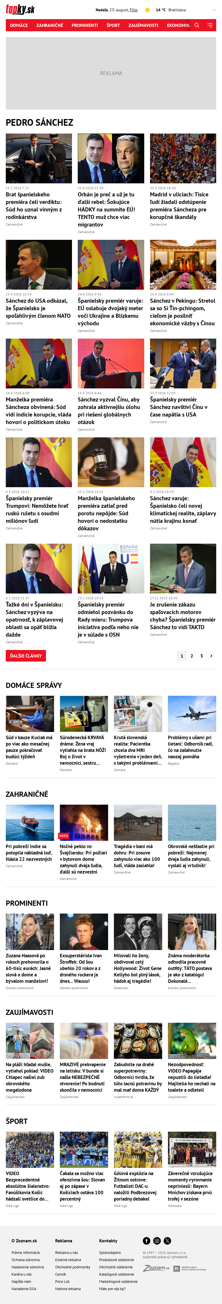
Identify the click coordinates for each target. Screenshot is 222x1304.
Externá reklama (68, 1259)
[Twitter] (167, 1241)
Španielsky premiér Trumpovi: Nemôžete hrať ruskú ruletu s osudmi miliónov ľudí (37, 509)
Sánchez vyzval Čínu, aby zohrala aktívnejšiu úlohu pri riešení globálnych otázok (109, 411)
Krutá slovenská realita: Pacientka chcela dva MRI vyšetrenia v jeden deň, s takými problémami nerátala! (138, 750)
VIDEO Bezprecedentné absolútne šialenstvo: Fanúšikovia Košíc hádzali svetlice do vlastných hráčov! (28, 1186)
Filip (134, 9)
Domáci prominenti (20, 988)
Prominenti (85, 25)
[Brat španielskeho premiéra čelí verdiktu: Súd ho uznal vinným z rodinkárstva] (39, 158)
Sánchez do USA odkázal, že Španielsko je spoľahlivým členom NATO (38, 308)
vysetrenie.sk (123, 1097)
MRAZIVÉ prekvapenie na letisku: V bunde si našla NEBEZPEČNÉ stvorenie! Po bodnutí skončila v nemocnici (83, 1077)
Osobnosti (121, 988)
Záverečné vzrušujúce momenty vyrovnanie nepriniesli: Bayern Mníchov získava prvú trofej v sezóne (190, 1186)
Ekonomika (180, 25)
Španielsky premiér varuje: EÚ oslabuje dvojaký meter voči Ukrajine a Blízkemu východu (110, 312)
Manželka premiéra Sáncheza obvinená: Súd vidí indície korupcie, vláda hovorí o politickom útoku (38, 411)
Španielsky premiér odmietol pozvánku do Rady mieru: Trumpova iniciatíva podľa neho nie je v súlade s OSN (108, 619)
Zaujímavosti (143, 25)
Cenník (60, 1274)
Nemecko (175, 1205)
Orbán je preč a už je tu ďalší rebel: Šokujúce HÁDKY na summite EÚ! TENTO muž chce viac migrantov (106, 209)
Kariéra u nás (22, 1274)
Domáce (19, 25)
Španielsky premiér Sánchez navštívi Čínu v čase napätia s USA (178, 407)
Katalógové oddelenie (116, 1274)
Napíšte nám (21, 1281)
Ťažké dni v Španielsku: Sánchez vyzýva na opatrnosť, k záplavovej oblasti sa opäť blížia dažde (34, 619)
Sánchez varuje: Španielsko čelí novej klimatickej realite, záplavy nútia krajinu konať (183, 509)
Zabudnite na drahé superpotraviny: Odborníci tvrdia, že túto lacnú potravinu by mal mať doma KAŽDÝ (138, 1077)
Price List (62, 1281)
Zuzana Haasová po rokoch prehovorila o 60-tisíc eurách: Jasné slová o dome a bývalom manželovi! (28, 968)
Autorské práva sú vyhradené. (165, 1256)
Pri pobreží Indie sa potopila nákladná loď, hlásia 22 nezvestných (29, 852)
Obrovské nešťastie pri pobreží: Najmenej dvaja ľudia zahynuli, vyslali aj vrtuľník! (191, 856)
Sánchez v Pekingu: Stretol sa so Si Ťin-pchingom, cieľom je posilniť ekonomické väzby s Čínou (182, 312)
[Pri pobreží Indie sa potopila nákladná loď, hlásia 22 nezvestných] (30, 823)
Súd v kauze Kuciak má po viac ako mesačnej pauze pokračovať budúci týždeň (29, 747)
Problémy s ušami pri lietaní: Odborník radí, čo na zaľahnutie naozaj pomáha (190, 747)
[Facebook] (146, 1241)
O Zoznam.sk (24, 1240)
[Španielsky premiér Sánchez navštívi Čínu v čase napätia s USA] (183, 363)
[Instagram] (157, 1241)
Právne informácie (26, 1252)
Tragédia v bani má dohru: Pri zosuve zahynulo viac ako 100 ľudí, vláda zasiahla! (137, 856)
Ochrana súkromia (26, 1259)
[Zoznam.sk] (158, 1270)
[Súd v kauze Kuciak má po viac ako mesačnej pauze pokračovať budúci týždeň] (30, 714)
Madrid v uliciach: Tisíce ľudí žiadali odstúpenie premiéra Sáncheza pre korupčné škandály (179, 206)
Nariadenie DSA (24, 1288)
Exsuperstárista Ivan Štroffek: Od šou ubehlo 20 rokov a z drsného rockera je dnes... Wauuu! (81, 968)
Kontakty (108, 1240)
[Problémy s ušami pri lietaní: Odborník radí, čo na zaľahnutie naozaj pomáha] (192, 714)
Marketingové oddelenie (118, 1281)
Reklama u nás (66, 1252)
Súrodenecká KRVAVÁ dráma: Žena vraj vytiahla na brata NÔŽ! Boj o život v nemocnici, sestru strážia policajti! (83, 750)
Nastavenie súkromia (28, 1267)
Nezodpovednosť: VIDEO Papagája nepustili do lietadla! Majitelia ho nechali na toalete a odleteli (191, 1077)
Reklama (63, 1240)
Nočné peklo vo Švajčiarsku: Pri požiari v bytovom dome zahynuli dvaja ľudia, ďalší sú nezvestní (83, 859)
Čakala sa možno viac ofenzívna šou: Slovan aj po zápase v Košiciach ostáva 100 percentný (82, 1186)
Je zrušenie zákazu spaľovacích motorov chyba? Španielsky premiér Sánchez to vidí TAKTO (183, 616)
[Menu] (209, 25)
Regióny (174, 763)
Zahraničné (49, 25)
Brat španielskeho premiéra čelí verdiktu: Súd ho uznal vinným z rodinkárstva (34, 206)
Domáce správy (34, 685)
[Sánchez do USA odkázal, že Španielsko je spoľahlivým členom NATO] (39, 265)
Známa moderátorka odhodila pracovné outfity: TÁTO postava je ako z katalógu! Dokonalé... (190, 968)
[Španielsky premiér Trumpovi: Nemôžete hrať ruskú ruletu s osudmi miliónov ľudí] (39, 462)
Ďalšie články (26, 656)
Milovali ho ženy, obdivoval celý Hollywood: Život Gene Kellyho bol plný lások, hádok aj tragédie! (138, 968)
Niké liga (12, 1205)
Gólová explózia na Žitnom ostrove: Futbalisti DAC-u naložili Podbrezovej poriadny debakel (135, 1186)
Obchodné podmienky (72, 1267)
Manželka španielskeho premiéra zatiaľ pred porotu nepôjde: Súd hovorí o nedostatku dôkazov (106, 513)
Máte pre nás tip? (112, 1288)
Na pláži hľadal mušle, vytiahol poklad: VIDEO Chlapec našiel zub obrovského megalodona (29, 1077)
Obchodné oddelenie (116, 1267)
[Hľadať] (196, 25)
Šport (113, 25)
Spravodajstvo (110, 1252)
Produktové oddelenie (116, 1259)
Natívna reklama (68, 1288)
